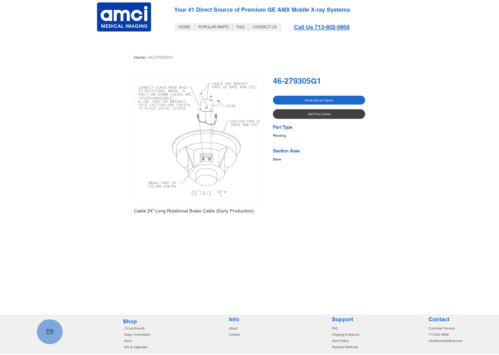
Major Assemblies (137, 334)
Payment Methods (345, 347)
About (233, 328)
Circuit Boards (134, 328)
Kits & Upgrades (136, 347)
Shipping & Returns (345, 334)
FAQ (335, 328)
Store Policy (340, 341)
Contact (234, 334)
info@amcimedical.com (445, 341)
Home (139, 57)
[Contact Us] (50, 331)
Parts (128, 341)
